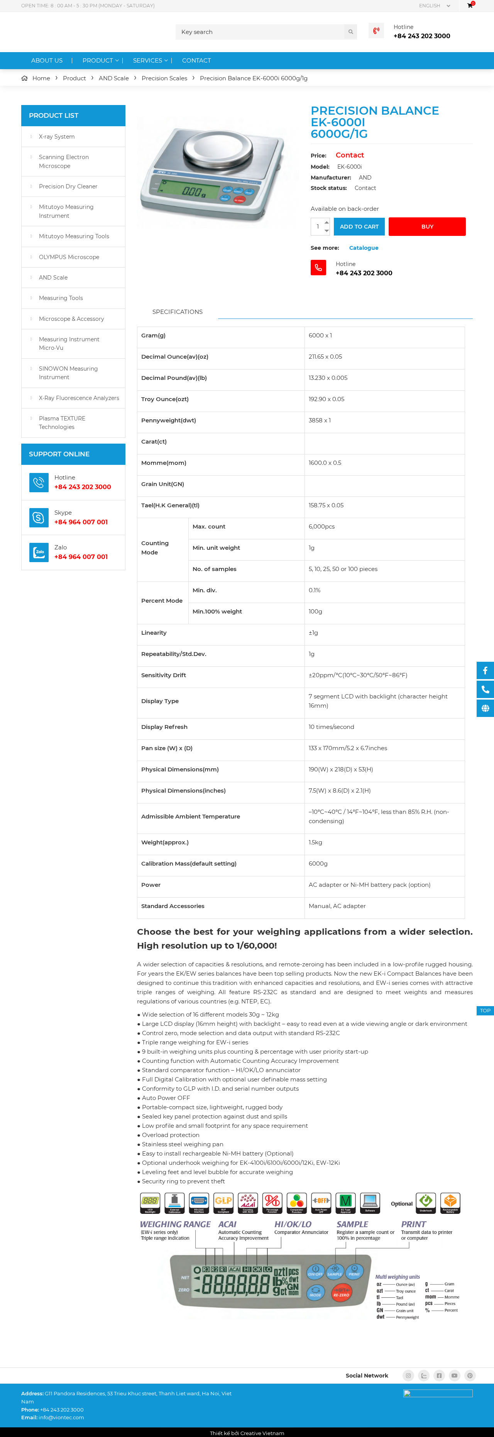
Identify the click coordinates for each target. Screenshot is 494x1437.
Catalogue (364, 247)
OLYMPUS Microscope (69, 257)
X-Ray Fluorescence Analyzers (79, 398)
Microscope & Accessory (71, 318)
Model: (320, 166)
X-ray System (57, 136)
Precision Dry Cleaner (68, 186)
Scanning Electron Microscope (64, 161)
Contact (196, 60)
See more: (325, 247)
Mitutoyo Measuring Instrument (66, 211)
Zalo (60, 547)
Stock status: (329, 188)
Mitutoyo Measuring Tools (74, 236)
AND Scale (53, 277)
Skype (63, 512)
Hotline (403, 27)
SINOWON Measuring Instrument (68, 373)
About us (47, 60)
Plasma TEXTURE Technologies (62, 422)
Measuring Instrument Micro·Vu (69, 343)
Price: (319, 155)
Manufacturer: (331, 177)
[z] (424, 1375)
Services (147, 60)
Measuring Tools (61, 298)
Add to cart (359, 226)
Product (98, 60)
